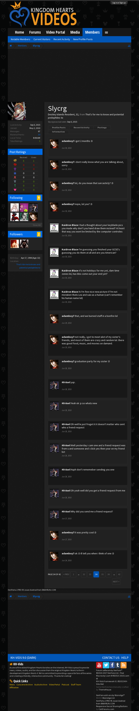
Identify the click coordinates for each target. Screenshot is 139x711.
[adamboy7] (33, 216)
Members (92, 32)
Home (19, 32)
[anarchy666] (24, 243)
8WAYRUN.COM (49, 589)
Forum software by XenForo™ (109, 671)
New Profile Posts (83, 39)
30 (39, 134)
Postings (102, 127)
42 (119, 574)
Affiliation (14, 687)
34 (96, 574)
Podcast (65, 684)
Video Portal (55, 32)
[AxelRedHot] (14, 207)
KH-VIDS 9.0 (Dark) (23, 658)
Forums (35, 32)
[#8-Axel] (33, 207)
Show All (37, 225)
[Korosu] (24, 207)
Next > (116, 581)
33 (90, 574)
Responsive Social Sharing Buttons (111, 706)
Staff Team (76, 684)
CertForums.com (106, 709)
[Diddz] (14, 216)
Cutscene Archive (24, 684)
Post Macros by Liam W (112, 676)
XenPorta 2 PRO (15, 589)
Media (75, 32)
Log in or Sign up (119, 2)
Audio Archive (40, 684)
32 (84, 574)
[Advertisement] (69, 76)
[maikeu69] (24, 216)
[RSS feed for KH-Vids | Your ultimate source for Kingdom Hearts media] (123, 665)
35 (102, 574)
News (12, 684)
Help (125, 658)
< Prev (66, 574)
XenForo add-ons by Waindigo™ (110, 695)
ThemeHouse (105, 689)
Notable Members (20, 39)
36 (109, 574)
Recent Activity (81, 127)
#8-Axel (66, 382)
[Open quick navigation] (129, 45)
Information (58, 131)
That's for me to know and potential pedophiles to (86, 116)
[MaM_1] (14, 243)
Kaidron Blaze (70, 225)
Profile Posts (59, 127)
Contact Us (110, 658)
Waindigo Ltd (108, 698)
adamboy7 (68, 141)
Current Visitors (41, 39)
